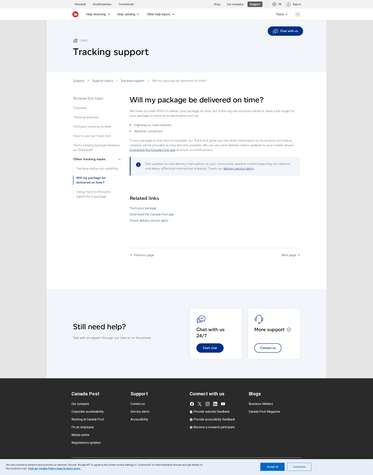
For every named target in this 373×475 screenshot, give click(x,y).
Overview (80, 108)
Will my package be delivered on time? (91, 180)
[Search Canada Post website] (297, 14)
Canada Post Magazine (264, 411)
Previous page (144, 255)
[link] (285, 31)
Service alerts (140, 411)
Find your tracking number (92, 126)
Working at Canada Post (87, 419)
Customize (299, 466)
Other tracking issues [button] (89, 159)
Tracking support (133, 81)
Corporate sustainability (87, 411)
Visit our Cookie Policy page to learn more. (54, 468)
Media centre (80, 435)
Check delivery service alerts (149, 220)
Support (79, 81)
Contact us (268, 348)
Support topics (102, 81)
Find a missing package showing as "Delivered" (96, 147)
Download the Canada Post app (152, 150)
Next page (288, 255)
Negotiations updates (86, 443)
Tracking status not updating (97, 168)
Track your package (143, 208)
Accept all (272, 466)
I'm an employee (82, 427)
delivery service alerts (238, 168)
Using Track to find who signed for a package (93, 194)
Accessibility (139, 419)
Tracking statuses (85, 117)
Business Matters (261, 404)
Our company (80, 404)
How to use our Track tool (92, 136)
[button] (289, 329)
